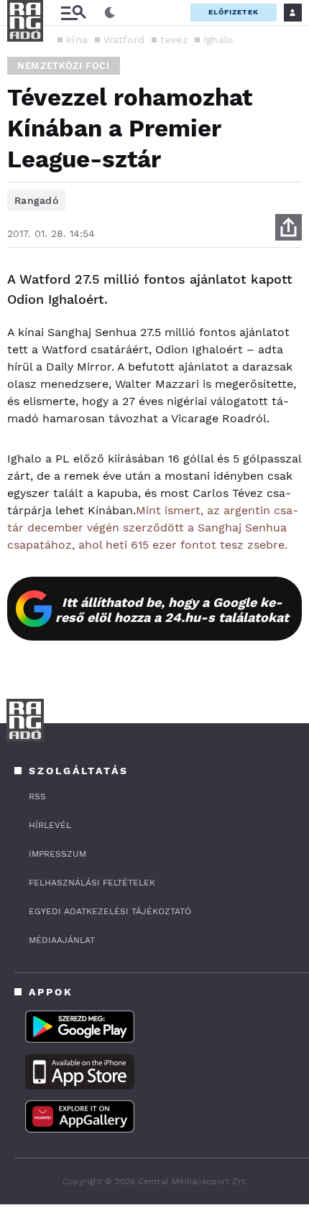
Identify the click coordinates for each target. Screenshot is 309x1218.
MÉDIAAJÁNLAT (62, 940)
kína (77, 39)
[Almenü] (73, 12)
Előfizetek (233, 12)
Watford (123, 39)
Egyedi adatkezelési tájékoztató (110, 911)
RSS (37, 796)
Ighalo (218, 39)
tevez (174, 39)
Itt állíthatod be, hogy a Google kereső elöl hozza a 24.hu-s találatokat (172, 610)
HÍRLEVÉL (50, 825)
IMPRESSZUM (57, 854)
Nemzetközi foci (63, 65)
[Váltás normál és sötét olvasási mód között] (110, 13)
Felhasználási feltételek (92, 883)
